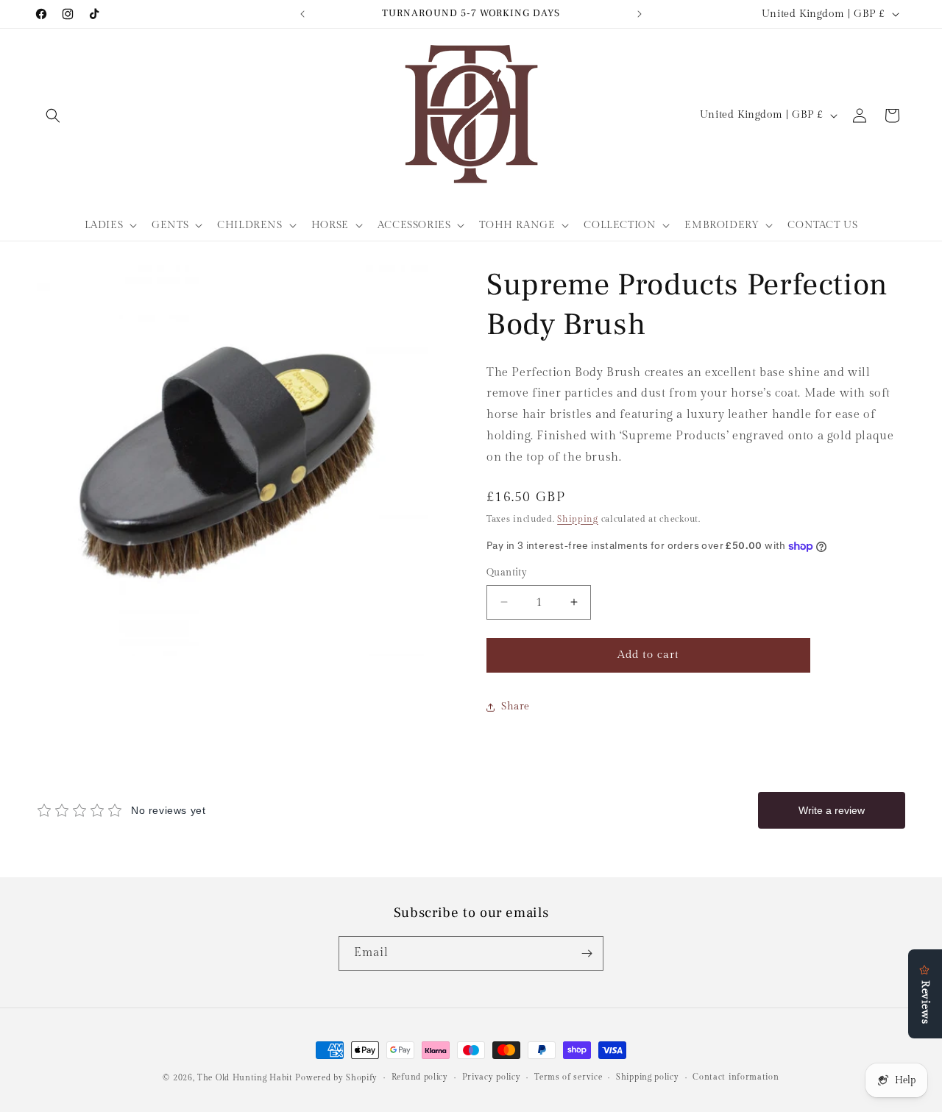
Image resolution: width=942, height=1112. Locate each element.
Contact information (736, 1077)
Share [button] (515, 706)
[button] (53, 115)
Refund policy (420, 1077)
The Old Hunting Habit (246, 1078)
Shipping (577, 519)
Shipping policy (647, 1077)
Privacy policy (491, 1077)
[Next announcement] (639, 14)
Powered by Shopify (336, 1078)
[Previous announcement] (302, 14)
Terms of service (568, 1077)
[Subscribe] (586, 953)
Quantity (506, 572)
